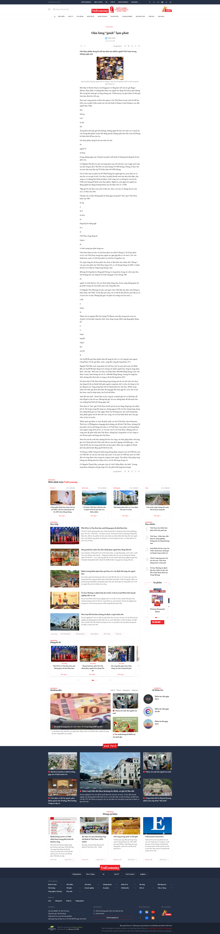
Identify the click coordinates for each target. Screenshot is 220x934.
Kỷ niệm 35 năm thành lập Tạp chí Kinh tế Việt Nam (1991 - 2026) (94, 839)
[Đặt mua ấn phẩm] (167, 9)
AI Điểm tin (157, 690)
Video (146, 488)
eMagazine (135, 690)
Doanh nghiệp (127, 16)
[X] (154, 2)
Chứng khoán (86, 2)
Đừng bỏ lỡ (55, 642)
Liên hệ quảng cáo (112, 917)
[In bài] (81, 46)
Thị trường (115, 16)
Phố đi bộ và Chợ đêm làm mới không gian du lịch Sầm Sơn (104, 528)
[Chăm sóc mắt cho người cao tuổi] (157, 761)
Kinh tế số (90, 16)
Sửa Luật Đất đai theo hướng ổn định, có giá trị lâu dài (102, 614)
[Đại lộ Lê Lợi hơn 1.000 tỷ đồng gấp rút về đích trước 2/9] (62, 761)
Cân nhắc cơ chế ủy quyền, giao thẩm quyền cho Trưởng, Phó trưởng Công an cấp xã (62, 800)
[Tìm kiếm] (54, 9)
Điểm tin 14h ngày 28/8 (162, 698)
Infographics (126, 690)
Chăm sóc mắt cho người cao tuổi (125, 712)
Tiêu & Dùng (98, 2)
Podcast (119, 690)
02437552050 (100, 913)
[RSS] (153, 918)
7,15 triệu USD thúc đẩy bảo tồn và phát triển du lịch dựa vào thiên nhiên (94, 510)
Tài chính (80, 16)
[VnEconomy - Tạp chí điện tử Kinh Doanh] (110, 867)
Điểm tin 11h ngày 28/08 (162, 710)
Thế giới (151, 16)
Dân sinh (161, 16)
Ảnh (49, 901)
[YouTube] (162, 2)
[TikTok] (166, 2)
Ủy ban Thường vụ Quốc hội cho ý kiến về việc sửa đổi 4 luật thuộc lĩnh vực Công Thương (159, 571)
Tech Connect (123, 2)
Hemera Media (77, 927)
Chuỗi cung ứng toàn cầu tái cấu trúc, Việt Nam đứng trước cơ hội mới (159, 560)
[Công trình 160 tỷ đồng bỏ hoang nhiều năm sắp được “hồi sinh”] (157, 787)
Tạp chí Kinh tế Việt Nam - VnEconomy (160, 928)
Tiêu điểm (61, 16)
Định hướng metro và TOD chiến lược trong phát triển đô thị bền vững (61, 839)
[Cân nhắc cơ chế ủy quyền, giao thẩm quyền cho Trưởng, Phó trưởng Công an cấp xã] (62, 787)
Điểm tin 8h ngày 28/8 (161, 723)
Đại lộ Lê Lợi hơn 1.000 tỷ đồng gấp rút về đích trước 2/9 (61, 773)
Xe (106, 2)
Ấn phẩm (157, 583)
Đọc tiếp (54, 524)
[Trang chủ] (55, 17)
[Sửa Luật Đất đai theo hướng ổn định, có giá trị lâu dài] (110, 770)
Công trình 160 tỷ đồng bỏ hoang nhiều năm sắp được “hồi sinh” (157, 799)
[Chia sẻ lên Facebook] (125, 46)
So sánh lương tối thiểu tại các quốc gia (124, 736)
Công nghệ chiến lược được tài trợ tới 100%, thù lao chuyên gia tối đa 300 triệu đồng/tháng (62, 510)
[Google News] (170, 2)
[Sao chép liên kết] (135, 46)
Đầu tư (70, 16)
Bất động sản (140, 16)
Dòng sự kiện (110, 814)
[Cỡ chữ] (84, 46)
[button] (93, 680)
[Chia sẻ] (139, 46)
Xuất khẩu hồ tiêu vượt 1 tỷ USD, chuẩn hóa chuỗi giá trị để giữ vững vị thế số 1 (159, 551)
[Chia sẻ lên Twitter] (128, 46)
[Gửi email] (132, 46)
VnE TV (112, 2)
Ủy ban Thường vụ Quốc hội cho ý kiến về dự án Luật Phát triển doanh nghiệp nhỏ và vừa (108, 594)
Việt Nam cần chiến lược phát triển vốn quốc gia (159, 529)
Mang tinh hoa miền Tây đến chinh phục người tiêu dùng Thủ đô (106, 550)
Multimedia (56, 690)
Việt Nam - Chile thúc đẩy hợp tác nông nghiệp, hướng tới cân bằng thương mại (159, 540)
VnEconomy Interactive (154, 837)
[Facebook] (149, 2)
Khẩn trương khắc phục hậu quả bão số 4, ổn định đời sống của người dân (108, 572)
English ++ (135, 2)
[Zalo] (158, 2)
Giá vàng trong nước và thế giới (126, 837)
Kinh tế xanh (102, 16)
